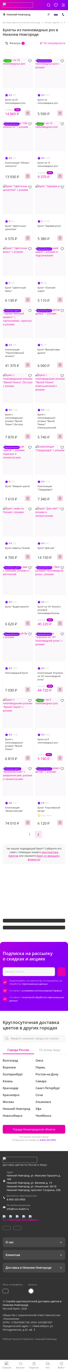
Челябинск (43, 1116)
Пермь (40, 1067)
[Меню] (63, 5)
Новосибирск (12, 1116)
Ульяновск (43, 1102)
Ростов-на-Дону (47, 1074)
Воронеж (9, 1067)
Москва (8, 1102)
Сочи (39, 1095)
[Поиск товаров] (48, 5)
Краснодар (10, 1088)
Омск (39, 1060)
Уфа (38, 1109)
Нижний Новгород (18, 14)
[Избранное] (56, 5)
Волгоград (10, 1060)
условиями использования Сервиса (42, 990)
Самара (41, 1081)
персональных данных (35, 983)
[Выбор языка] (56, 14)
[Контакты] (63, 14)
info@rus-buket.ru (18, 1209)
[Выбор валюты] (48, 14)
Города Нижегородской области (34, 1129)
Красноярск (11, 1095)
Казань (8, 1081)
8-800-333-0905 (48, 1140)
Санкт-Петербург (48, 1088)
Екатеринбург (13, 1074)
